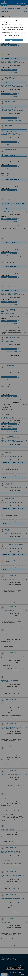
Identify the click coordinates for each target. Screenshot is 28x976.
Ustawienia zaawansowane (13, 41)
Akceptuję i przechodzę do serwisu (14, 40)
